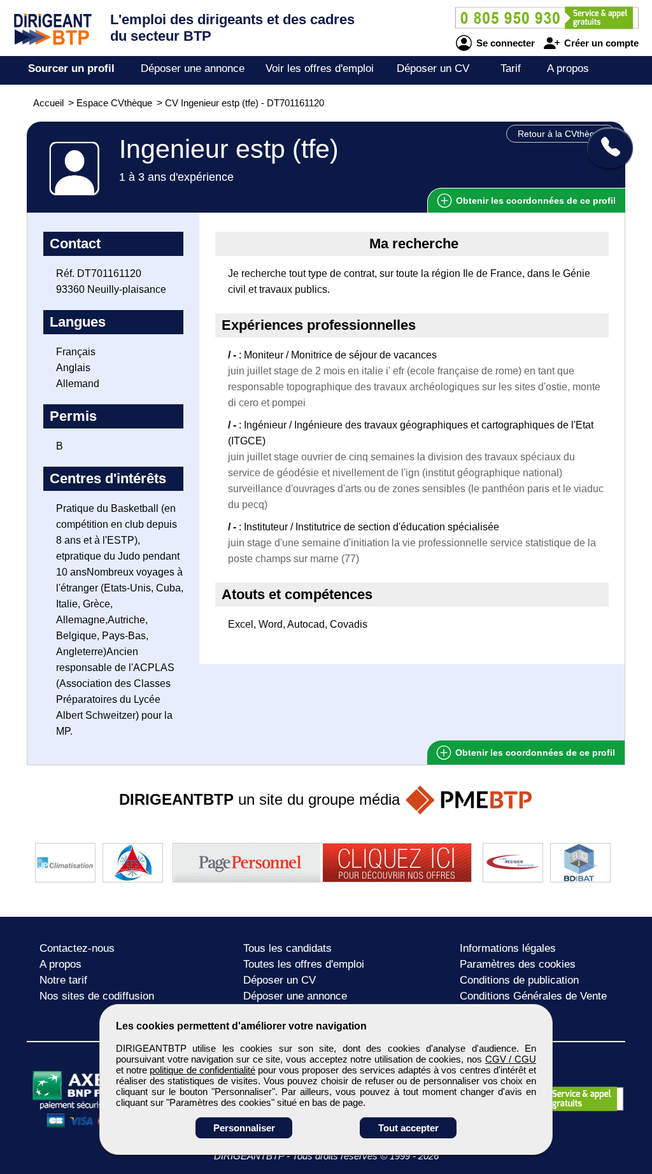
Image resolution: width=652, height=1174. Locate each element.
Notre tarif (63, 980)
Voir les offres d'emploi (320, 68)
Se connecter (504, 43)
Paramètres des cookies (518, 964)
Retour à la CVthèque (561, 134)
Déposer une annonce (192, 68)
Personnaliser (244, 1127)
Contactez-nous (77, 948)
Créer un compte (600, 43)
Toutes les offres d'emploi (303, 964)
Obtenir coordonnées (534, 200)
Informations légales (508, 948)
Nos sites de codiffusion (96, 996)
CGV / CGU (510, 1059)
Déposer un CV (433, 68)
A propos (568, 68)
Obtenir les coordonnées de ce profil (534, 752)
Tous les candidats (287, 948)
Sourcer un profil (71, 68)
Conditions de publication (519, 980)
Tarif (510, 68)
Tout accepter (408, 1127)
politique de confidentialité (202, 1069)
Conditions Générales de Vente (533, 996)
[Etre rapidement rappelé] (605, 148)
